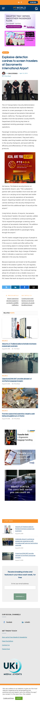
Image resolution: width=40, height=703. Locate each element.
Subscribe (33, 2)
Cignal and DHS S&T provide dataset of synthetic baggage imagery (25, 555)
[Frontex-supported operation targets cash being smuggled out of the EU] (20, 398)
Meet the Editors (7, 641)
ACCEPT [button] (18, 698)
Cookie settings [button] (8, 698)
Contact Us (6, 645)
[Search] (36, 8)
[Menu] (3, 8)
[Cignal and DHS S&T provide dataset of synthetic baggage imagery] (20, 363)
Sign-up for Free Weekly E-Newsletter (14, 637)
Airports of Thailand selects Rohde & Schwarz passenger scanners (24, 529)
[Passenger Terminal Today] (20, 8)
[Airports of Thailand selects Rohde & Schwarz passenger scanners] (20, 328)
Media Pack (6, 649)
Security (5, 52)
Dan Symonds (13, 73)
